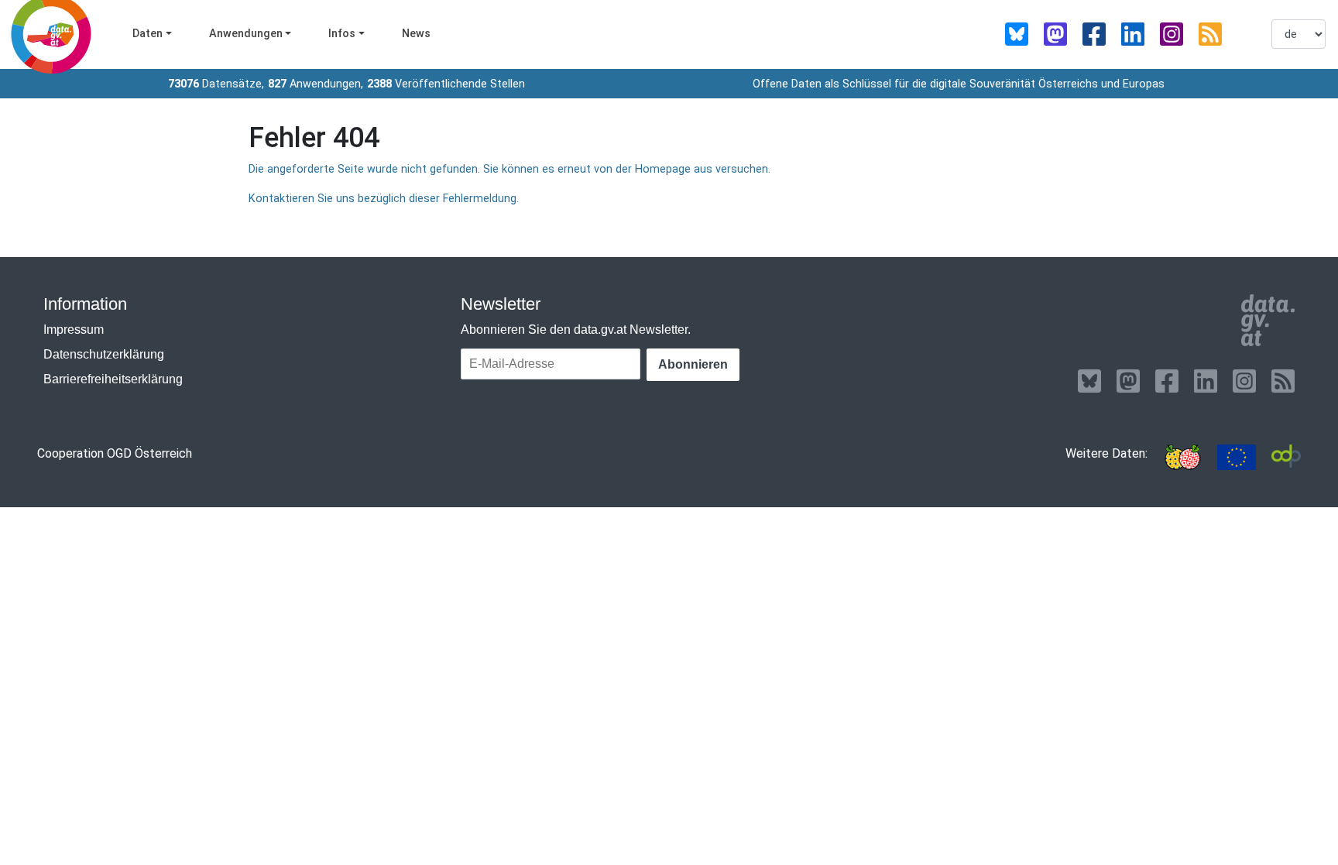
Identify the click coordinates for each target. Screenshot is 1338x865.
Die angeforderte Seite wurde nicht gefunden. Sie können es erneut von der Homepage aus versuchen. (509, 169)
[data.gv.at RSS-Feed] (1210, 34)
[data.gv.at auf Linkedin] (1132, 34)
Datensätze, (216, 84)
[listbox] (1298, 34)
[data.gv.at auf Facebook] (1094, 34)
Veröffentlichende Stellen (446, 84)
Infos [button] (341, 33)
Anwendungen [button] (246, 33)
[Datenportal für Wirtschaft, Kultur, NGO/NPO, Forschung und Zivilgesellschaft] (1286, 457)
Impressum (73, 329)
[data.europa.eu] (1236, 457)
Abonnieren (693, 364)
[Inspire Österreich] (1182, 457)
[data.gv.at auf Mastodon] (1055, 34)
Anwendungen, (315, 84)
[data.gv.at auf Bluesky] (1016, 34)
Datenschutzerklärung (103, 354)
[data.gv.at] (1268, 320)
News (416, 33)
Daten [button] (147, 33)
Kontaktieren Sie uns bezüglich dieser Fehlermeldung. (384, 198)
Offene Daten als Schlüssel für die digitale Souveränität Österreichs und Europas (959, 84)
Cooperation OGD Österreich (114, 453)
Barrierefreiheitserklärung (113, 379)
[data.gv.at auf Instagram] (1171, 34)
